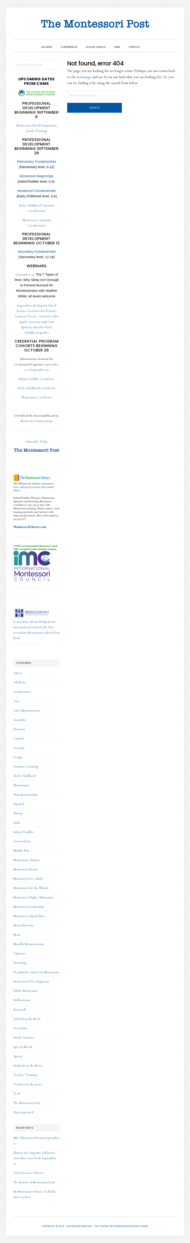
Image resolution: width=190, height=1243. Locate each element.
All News (19, 682)
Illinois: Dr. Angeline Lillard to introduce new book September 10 (35, 1158)
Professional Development (31, 981)
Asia (16, 701)
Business (19, 729)
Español (18, 804)
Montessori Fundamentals (36, 191)
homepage (84, 77)
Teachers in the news (27, 1084)
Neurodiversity (23, 925)
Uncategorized (23, 1112)
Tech (16, 1093)
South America (23, 1037)
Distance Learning (25, 766)
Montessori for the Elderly (31, 888)
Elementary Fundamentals (36, 161)
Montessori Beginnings (36, 176)
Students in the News (27, 1065)
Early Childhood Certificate (36, 388)
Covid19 (18, 748)
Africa (17, 673)
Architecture (22, 692)
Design (18, 757)
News (17, 935)
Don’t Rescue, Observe (28, 1173)
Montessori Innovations (37, 421)
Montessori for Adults (28, 878)
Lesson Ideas (21, 841)
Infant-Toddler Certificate (37, 379)
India (17, 822)
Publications (21, 1000)
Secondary (20, 1028)
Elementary (21, 785)
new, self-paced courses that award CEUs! (33, 488)
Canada (18, 738)
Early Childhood (24, 776)
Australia (19, 720)
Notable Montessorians (28, 944)
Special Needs (22, 1047)
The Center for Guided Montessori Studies (121, 1226)
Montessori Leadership (28, 907)
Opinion (19, 953)
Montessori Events (25, 869)
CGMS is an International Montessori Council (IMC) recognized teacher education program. (35, 547)
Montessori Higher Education (33, 897)
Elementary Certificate (36, 397)
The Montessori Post (95, 24)
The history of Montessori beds (34, 1182)
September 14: (36, 285)
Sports (17, 1056)
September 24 (39, 370)
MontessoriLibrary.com (29, 526)
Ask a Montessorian (26, 710)
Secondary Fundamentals (37, 251)
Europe (18, 813)
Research (19, 1009)
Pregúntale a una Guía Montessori (36, 972)
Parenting (20, 963)
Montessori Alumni (26, 860)
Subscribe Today (36, 441)
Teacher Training (25, 1075)
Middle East (21, 850)
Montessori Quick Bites (29, 916)
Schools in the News (26, 1019)
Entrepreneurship (25, 794)
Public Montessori (25, 991)
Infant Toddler (23, 832)
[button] (148, 44)
